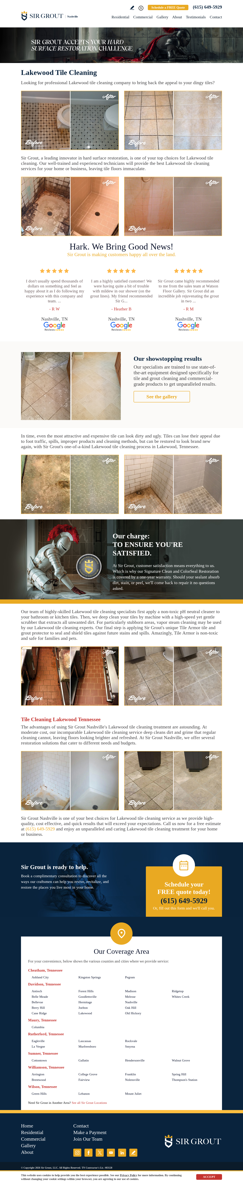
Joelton (83, 1007)
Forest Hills (86, 991)
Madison (130, 991)
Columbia (38, 1027)
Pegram (130, 977)
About (177, 17)
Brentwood (39, 1080)
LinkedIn (122, 1153)
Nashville (131, 1002)
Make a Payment (90, 1132)
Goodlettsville (87, 996)
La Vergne (38, 1046)
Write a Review (132, 8)
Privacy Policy (128, 1175)
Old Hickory (133, 1013)
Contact (216, 17)
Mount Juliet (133, 1093)
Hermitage (85, 1002)
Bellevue (37, 1002)
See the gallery (161, 396)
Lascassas (84, 1041)
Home (27, 1126)
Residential (120, 17)
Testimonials (196, 17)
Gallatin (83, 1060)
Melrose (130, 996)
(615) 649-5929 (207, 7)
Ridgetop (178, 991)
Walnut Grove (181, 1060)
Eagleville (38, 1041)
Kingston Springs (89, 977)
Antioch (37, 991)
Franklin (130, 1074)
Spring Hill (179, 1074)
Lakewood (85, 1013)
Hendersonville (135, 1060)
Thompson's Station (184, 1080)
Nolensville (132, 1080)
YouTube (111, 1153)
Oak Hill (130, 1007)
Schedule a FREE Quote (168, 7)
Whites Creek (180, 996)
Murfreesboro (87, 1046)
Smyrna (130, 1046)
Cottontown (39, 1060)
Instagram (77, 1153)
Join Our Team (87, 1139)
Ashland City (40, 977)
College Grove (87, 1074)
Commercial (143, 17)
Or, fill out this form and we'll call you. (184, 908)
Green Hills (39, 1093)
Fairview (84, 1080)
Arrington (38, 1074)
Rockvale (131, 1041)
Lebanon (84, 1093)
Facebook (88, 1153)
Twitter (100, 1153)
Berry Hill (38, 1007)
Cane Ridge (39, 1013)
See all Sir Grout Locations (89, 1103)
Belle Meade (40, 996)
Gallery (162, 17)
